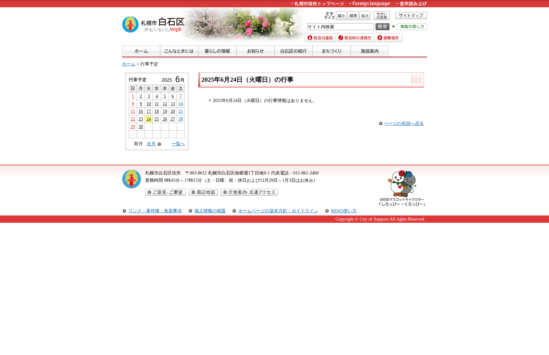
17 (148, 111)
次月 (151, 143)
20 (173, 111)
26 (165, 118)
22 (133, 118)
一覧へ (178, 143)
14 (181, 103)
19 (165, 111)
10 (148, 103)
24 (148, 118)
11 (157, 103)
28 (181, 118)
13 (173, 103)
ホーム (128, 63)
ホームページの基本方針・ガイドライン (278, 210)
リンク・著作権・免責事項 (155, 210)
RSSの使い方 (344, 210)
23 (141, 118)
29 (133, 126)
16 (141, 111)
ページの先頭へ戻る (404, 123)
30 (141, 126)
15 (133, 111)
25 (156, 118)
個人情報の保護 (210, 210)
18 (156, 111)
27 (173, 118)
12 (165, 103)
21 (181, 111)
